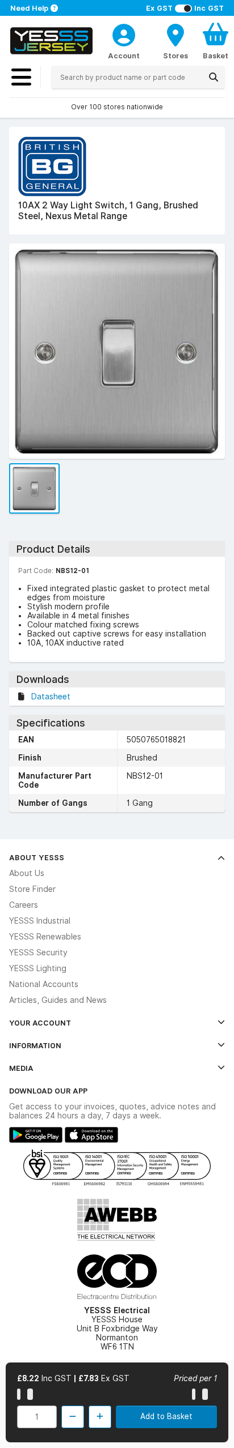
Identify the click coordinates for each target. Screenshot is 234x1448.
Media (21, 1068)
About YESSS (36, 857)
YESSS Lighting (37, 968)
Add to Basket (166, 1416)
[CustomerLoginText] (124, 33)
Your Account (40, 1022)
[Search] (213, 77)
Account (124, 55)
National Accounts (43, 984)
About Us (26, 873)
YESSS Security (38, 952)
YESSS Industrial (39, 920)
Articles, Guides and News (58, 1000)
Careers (23, 904)
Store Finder (32, 889)
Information (35, 1045)
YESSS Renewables (45, 936)
